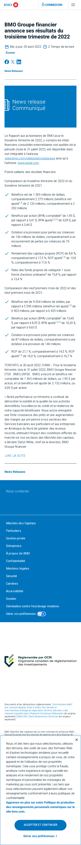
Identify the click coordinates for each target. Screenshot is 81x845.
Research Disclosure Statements (47, 713)
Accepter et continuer (40, 825)
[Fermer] (76, 740)
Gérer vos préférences (21, 614)
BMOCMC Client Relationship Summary (38, 716)
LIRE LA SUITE (15, 456)
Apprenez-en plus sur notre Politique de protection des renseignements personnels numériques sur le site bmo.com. (40, 807)
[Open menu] (73, 5)
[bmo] (11, 4)
